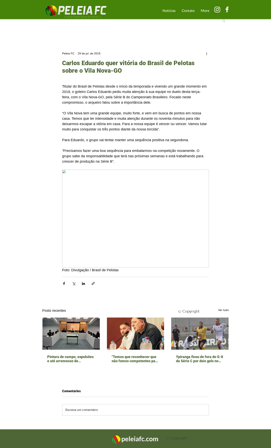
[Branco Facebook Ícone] (227, 9)
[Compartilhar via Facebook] (64, 283)
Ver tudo (223, 310)
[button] (224, 20)
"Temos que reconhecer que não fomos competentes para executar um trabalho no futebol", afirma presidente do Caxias (135, 359)
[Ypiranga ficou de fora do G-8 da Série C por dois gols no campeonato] (200, 334)
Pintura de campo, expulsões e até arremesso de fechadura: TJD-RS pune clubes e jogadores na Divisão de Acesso (71, 359)
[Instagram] (217, 9)
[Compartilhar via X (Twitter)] (74, 283)
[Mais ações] (206, 53)
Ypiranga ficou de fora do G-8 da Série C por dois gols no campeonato (199, 359)
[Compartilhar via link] (93, 283)
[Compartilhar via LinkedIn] (83, 283)
